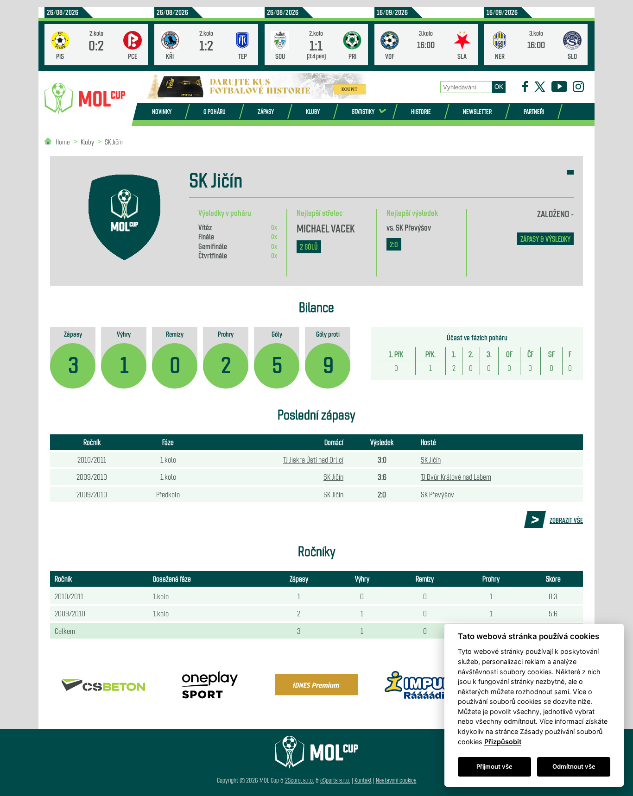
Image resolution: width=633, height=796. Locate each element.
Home (63, 141)
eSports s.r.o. (335, 780)
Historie (421, 111)
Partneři (534, 111)
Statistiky (363, 111)
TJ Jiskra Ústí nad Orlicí (313, 459)
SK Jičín (114, 141)
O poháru (214, 111)
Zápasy (266, 111)
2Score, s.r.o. (299, 780)
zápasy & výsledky (545, 238)
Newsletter (477, 111)
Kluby (313, 111)
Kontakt (363, 780)
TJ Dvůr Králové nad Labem (456, 476)
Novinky (161, 111)
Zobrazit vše (566, 520)
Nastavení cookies (396, 780)
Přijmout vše (494, 766)
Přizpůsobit (502, 742)
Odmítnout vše (573, 766)
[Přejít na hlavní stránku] (84, 98)
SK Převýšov (413, 227)
